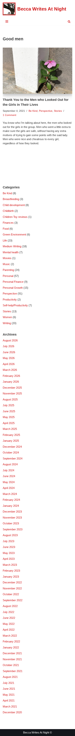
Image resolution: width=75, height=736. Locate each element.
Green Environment (14, 234)
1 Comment (9, 115)
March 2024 (10, 493)
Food (6, 228)
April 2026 (9, 364)
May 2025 (9, 417)
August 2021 (10, 676)
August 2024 (10, 464)
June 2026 (9, 352)
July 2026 (8, 346)
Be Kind (33, 111)
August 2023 (10, 535)
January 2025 (11, 440)
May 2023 (9, 552)
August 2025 (10, 399)
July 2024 (8, 470)
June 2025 (9, 411)
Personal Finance (13, 281)
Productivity (10, 299)
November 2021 (12, 659)
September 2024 (12, 458)
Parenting (8, 269)
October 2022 (11, 594)
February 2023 (11, 570)
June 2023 (9, 547)
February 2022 (11, 641)
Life (5, 240)
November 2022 (12, 588)
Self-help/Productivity (15, 305)
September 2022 (12, 600)
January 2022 (11, 647)
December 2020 (12, 712)
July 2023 (8, 541)
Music (6, 264)
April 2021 (9, 700)
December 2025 (12, 387)
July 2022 (8, 612)
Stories (58, 111)
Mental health (11, 252)
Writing (7, 323)
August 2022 (10, 606)
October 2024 (11, 452)
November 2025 (12, 393)
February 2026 (11, 375)
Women (7, 317)
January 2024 (11, 505)
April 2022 (9, 629)
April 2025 (9, 423)
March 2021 (10, 706)
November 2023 (12, 517)
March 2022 (10, 635)
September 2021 (12, 671)
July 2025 (8, 405)
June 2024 (9, 476)
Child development (14, 205)
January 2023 (11, 576)
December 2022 (12, 582)
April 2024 (9, 487)
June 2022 (9, 617)
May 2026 (9, 358)
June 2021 (9, 688)
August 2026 (10, 340)
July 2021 (8, 682)
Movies (7, 258)
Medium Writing (12, 246)
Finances (8, 222)
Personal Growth (13, 287)
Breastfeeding (11, 199)
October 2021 (11, 665)
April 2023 (9, 558)
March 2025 (10, 428)
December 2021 (12, 653)
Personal (8, 275)
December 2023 (12, 511)
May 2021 (9, 694)
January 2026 (11, 381)
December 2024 (12, 446)
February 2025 (11, 434)
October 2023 (11, 523)
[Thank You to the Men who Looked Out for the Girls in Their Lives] (37, 71)
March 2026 (10, 369)
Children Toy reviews (15, 216)
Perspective (45, 111)
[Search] (69, 21)
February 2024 (11, 499)
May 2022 (9, 623)
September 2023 (12, 529)
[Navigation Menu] (7, 21)
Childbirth (8, 210)
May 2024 (9, 482)
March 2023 (10, 564)
